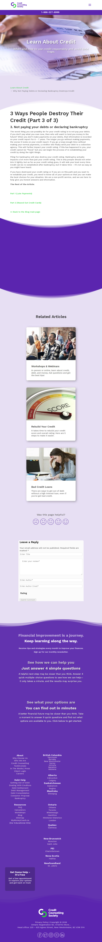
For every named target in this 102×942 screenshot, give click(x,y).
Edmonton (52, 778)
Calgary (52, 780)
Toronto (52, 810)
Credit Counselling (20, 763)
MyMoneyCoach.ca (20, 820)
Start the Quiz (51, 689)
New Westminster (52, 761)
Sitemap (20, 818)
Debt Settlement (20, 788)
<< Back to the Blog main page (25, 212)
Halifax (52, 858)
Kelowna (52, 769)
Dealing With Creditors (20, 785)
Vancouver (52, 757)
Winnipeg (52, 793)
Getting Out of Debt (20, 783)
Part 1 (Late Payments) (21, 193)
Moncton (52, 841)
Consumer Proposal (20, 795)
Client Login (20, 771)
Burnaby (52, 759)
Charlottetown (52, 851)
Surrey (52, 763)
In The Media (16, 768)
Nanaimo (52, 767)
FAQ (20, 807)
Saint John (52, 844)
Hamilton (52, 815)
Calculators (20, 810)
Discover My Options (51, 729)
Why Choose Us (20, 758)
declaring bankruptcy (71, 127)
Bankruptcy (20, 798)
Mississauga (52, 812)
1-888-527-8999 (50, 12)
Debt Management (20, 790)
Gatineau (52, 827)
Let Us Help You (51, 278)
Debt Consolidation (20, 793)
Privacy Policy (41, 922)
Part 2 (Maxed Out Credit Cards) (25, 203)
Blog (20, 815)
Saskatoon (52, 786)
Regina (52, 788)
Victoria (52, 765)
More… (67, 925)
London (52, 820)
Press (27, 768)
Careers (20, 773)
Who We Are (20, 760)
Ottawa (52, 807)
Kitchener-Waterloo (52, 818)
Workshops (20, 812)
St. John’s (52, 866)
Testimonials (20, 766)
